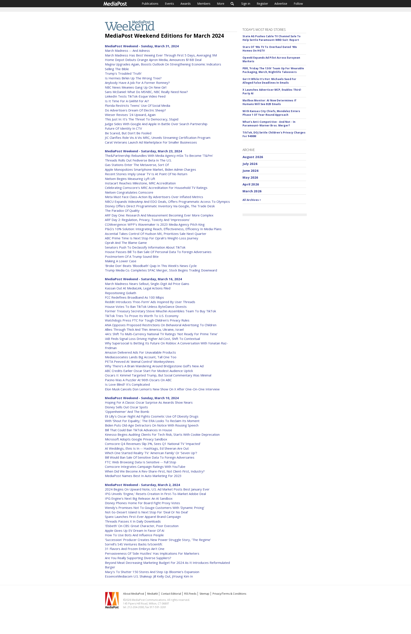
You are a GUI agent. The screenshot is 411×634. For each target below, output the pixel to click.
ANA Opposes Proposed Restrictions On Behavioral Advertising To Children (160, 325)
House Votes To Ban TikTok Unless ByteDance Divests (146, 306)
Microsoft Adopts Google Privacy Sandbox (136, 439)
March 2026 (252, 191)
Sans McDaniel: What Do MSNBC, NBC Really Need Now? (146, 92)
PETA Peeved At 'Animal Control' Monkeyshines (139, 361)
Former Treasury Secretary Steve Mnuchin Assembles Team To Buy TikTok (160, 311)
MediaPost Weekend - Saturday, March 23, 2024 (143, 151)
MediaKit (152, 593)
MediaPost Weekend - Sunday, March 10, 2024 (142, 398)
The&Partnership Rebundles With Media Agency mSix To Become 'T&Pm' (159, 155)
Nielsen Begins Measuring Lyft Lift (130, 178)
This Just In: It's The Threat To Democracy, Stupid (141, 119)
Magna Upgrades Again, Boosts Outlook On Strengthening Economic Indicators (163, 64)
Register (262, 3)
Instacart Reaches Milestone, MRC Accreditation (140, 183)
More (220, 3)
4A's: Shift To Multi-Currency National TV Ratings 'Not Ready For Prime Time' (161, 334)
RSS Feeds (190, 593)
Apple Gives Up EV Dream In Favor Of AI (134, 530)
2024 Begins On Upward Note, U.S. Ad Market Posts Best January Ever (157, 489)
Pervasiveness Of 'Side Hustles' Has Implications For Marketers (152, 553)
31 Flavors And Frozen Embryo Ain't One (134, 549)
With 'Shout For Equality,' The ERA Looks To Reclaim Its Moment (152, 421)
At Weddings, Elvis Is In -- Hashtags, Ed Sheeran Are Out (147, 448)
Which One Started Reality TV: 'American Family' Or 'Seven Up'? (151, 453)
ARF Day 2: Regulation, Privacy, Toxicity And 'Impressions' (147, 220)
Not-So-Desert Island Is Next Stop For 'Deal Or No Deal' (146, 512)
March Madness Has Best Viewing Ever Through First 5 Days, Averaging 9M (161, 55)
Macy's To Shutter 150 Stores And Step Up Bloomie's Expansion (152, 572)
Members (203, 3)
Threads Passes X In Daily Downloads (133, 521)
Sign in (245, 3)
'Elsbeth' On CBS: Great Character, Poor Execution (142, 526)
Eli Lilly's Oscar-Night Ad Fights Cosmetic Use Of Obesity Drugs (151, 416)
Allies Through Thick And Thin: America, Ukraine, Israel (144, 329)
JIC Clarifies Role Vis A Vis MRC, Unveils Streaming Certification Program (157, 137)
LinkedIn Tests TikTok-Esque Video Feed (135, 96)
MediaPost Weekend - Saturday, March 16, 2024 (143, 279)
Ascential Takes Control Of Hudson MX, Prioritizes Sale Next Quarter (155, 233)
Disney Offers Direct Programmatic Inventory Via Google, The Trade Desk (160, 206)
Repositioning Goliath (120, 293)
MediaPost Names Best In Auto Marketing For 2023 (143, 476)
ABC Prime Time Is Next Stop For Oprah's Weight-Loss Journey (151, 238)
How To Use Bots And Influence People (134, 535)
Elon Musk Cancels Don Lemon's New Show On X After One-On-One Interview (162, 389)
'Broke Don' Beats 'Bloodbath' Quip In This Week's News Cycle (151, 266)
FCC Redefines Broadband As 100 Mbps (134, 297)
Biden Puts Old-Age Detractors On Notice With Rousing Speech (151, 425)
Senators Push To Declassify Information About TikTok (145, 247)
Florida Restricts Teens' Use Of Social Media (137, 105)
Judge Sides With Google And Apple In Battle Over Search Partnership (156, 124)
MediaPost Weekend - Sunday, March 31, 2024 (142, 46)
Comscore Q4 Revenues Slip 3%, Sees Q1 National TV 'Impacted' (153, 443)
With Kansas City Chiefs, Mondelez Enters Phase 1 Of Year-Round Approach (271, 113)
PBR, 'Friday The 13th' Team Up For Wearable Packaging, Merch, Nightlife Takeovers (273, 70)
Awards (185, 3)
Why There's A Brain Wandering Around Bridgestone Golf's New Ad (154, 366)
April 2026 (251, 184)
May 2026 (250, 177)
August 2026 (253, 157)
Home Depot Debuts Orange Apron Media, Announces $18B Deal (153, 60)
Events (169, 3)
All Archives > (252, 200)
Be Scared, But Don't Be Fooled (128, 133)
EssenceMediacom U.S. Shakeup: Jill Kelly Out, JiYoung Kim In (149, 576)
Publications (150, 3)
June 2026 (250, 170)
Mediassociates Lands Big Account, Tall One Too (140, 357)
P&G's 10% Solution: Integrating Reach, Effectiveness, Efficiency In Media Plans (163, 229)
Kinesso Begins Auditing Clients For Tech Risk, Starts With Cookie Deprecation (162, 434)
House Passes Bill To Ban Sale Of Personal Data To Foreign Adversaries (158, 252)
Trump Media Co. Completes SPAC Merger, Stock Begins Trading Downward (161, 270)
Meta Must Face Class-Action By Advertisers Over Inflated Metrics (154, 197)
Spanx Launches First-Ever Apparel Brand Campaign (143, 516)
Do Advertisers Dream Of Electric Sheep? (135, 110)
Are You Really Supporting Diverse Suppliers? (138, 558)
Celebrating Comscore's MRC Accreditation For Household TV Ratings (156, 187)
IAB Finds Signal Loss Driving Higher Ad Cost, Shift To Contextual (152, 338)
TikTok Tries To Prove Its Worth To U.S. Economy (142, 316)
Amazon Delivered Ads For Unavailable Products (140, 352)
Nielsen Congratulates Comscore (129, 192)
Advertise (280, 3)
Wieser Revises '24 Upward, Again (130, 115)
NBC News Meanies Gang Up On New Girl (135, 87)
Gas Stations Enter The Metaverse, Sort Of (137, 165)
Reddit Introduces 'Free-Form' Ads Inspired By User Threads (150, 302)
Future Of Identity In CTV (123, 128)
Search (232, 3)
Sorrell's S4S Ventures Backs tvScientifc (133, 544)
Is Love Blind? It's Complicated (127, 384)
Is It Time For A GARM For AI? (127, 101)
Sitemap (204, 593)
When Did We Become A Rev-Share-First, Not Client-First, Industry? (155, 471)
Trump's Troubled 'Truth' (123, 73)
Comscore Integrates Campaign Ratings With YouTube (145, 466)
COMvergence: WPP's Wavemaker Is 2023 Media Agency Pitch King (155, 224)
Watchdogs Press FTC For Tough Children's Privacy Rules (147, 320)
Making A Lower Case (120, 261)
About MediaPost (133, 593)
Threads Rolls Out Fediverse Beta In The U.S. (138, 160)
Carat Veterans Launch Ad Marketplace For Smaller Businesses (151, 142)
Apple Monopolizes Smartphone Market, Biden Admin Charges (150, 169)
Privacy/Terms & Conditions (229, 593)
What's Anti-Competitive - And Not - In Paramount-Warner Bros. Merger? (269, 123)
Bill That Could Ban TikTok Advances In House (138, 430)
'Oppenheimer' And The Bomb (127, 411)
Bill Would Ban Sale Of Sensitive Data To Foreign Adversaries (149, 457)
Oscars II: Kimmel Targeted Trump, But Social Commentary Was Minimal (158, 375)
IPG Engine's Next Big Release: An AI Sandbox (139, 498)
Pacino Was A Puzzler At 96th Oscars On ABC (138, 380)
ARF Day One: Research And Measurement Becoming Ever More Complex (159, 215)
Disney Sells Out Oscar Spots (126, 407)
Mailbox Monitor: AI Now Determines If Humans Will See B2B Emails (269, 102)
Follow (298, 3)
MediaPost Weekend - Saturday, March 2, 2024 (142, 485)
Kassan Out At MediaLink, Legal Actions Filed (137, 288)
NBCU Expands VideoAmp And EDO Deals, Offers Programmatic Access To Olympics (167, 201)
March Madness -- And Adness (127, 50)
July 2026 (250, 163)
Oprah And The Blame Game (126, 242)
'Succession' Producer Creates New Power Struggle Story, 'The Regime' (158, 540)
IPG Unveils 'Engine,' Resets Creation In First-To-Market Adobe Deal (155, 494)
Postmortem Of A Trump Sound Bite (132, 256)
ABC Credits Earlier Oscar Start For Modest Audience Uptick (149, 371)
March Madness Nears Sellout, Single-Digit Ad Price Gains (147, 283)
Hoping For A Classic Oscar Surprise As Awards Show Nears (149, 402)
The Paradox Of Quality (122, 210)
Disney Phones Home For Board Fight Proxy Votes (142, 503)
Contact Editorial (171, 593)
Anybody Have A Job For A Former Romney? (137, 82)
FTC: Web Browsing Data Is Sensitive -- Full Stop (140, 462)
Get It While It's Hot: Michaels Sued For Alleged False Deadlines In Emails (269, 80)
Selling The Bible (117, 69)
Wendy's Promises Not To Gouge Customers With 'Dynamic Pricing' (154, 507)
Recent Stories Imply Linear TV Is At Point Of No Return (146, 174)
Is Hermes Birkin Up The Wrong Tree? (133, 78)
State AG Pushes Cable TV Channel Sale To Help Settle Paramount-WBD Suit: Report (272, 38)
